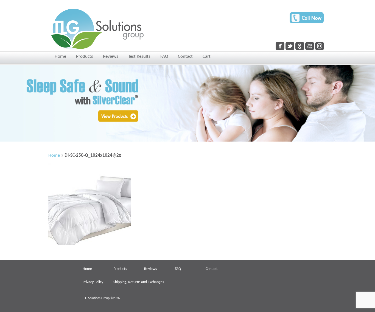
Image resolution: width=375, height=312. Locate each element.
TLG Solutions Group (96, 298)
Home (60, 56)
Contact (185, 56)
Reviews (110, 56)
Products (84, 56)
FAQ (164, 56)
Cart (207, 56)
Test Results (139, 56)
